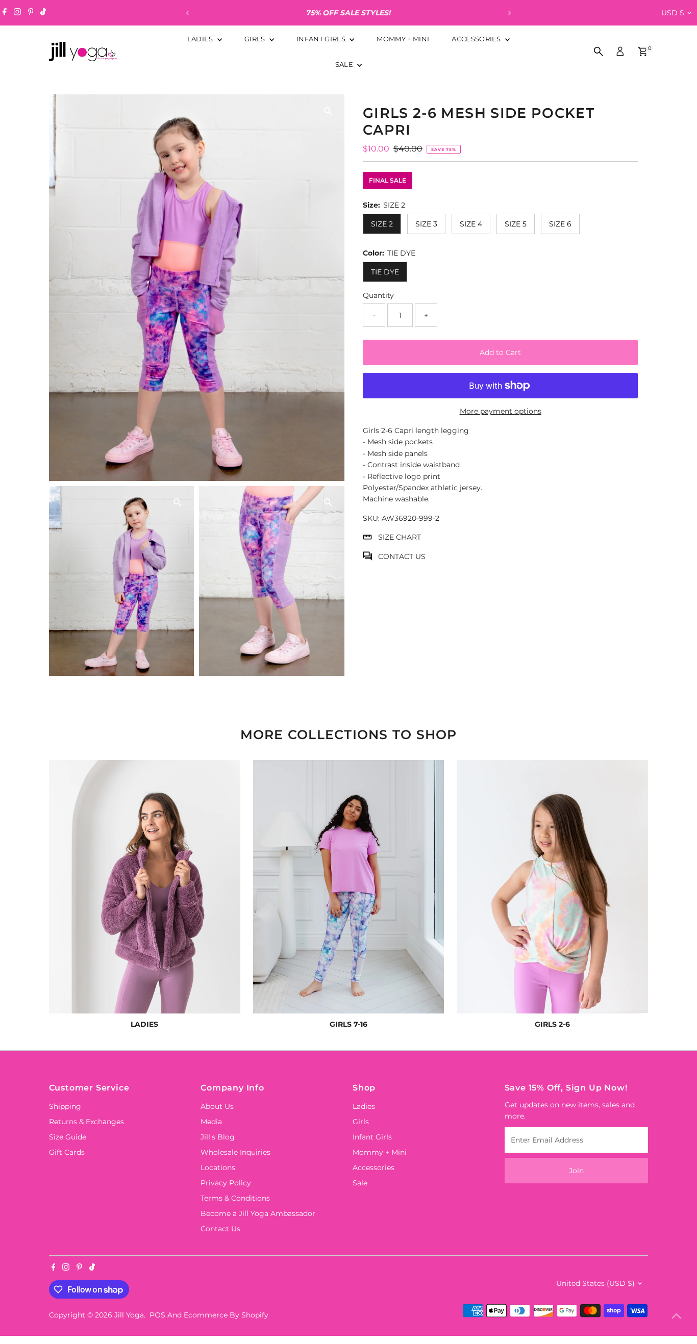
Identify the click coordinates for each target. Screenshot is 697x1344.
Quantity (378, 295)
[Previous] (188, 13)
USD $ (672, 12)
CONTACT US (402, 556)
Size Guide (67, 1137)
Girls (255, 39)
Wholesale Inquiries (235, 1152)
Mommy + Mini (403, 39)
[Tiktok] (43, 13)
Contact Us (220, 1228)
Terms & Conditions (235, 1198)
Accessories (477, 39)
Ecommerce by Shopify (226, 1315)
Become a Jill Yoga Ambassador (258, 1213)
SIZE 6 (560, 224)
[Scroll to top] (676, 1316)
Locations (218, 1167)
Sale (345, 64)
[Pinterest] (31, 13)
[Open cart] (642, 51)
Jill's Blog (218, 1137)
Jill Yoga (129, 1315)
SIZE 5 (516, 224)
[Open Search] (598, 51)
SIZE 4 (471, 224)
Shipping (65, 1106)
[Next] (509, 13)
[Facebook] (4, 13)
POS (157, 1315)
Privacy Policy (226, 1182)
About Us (217, 1106)
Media (211, 1121)
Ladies (201, 39)
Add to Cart (500, 352)
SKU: (371, 517)
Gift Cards (67, 1152)
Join (576, 1170)
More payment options (500, 411)
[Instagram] (17, 13)
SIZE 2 (382, 224)
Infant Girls (321, 39)
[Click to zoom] (327, 110)
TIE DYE (385, 271)
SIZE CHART (399, 537)
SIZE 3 (426, 224)
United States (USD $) (595, 1283)
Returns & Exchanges (86, 1121)
